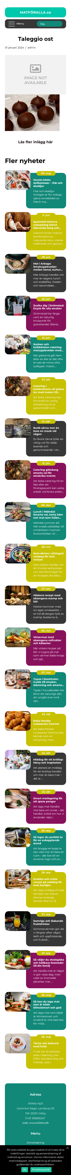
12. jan (46, 463)
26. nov (46, 630)
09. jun (46, 257)
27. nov (46, 588)
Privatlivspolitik (41, 1169)
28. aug (46, 995)
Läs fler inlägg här (35, 142)
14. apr (46, 421)
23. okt (46, 714)
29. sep (46, 830)
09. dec (46, 505)
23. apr (46, 379)
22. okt (46, 753)
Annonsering (35, 1142)
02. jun (46, 299)
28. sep (46, 872)
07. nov (46, 672)
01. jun (46, 337)
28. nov (46, 546)
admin (31, 47)
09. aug (46, 173)
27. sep (46, 914)
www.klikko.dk (39, 1123)
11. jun (46, 215)
